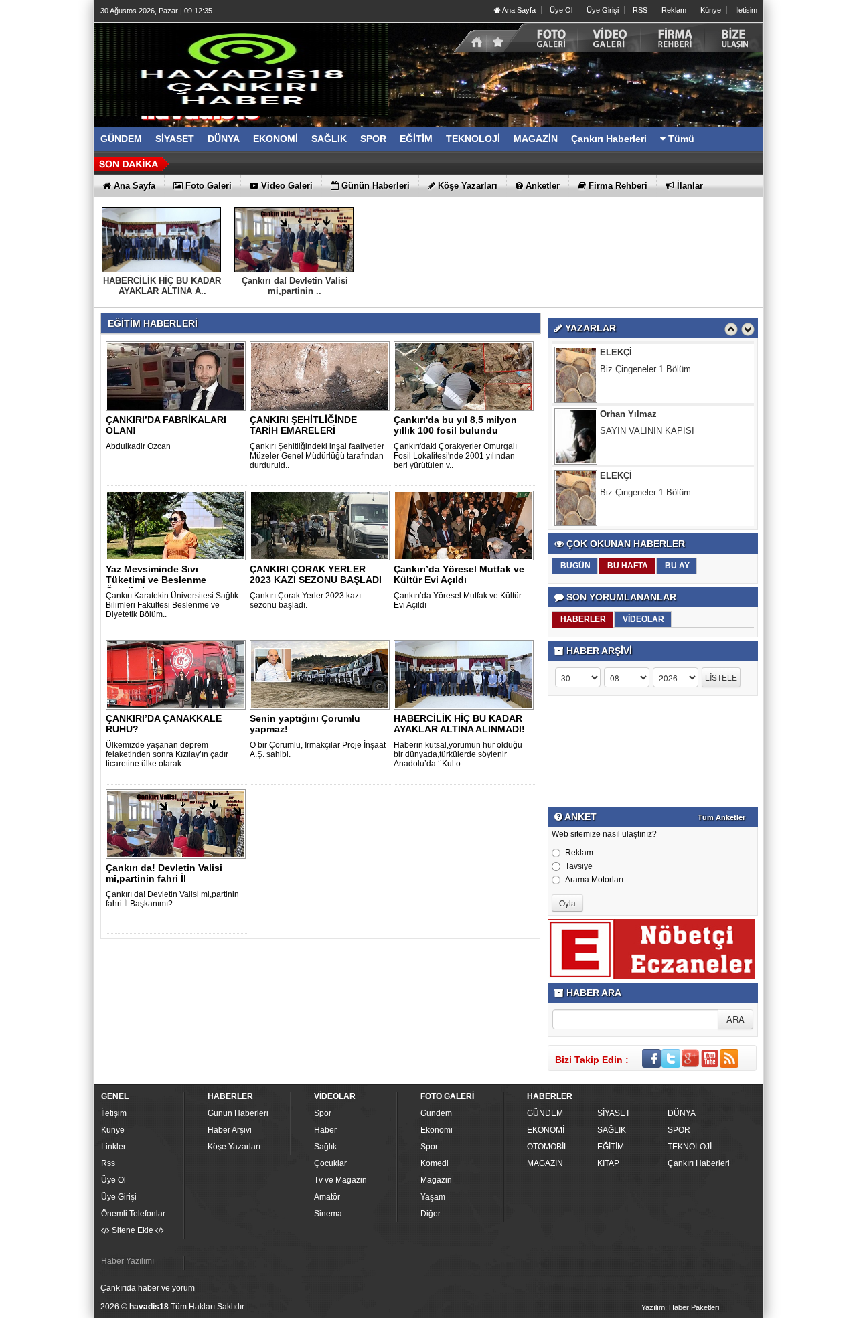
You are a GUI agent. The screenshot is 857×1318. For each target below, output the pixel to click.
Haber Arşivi (230, 1130)
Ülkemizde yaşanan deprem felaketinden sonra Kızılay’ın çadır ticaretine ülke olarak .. (167, 754)
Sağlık (325, 1146)
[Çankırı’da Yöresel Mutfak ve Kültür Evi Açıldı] (466, 525)
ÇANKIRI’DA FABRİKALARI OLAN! (166, 425)
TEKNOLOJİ (690, 1146)
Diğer (430, 1213)
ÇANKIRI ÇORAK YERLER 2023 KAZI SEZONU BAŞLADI (316, 574)
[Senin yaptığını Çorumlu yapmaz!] (322, 674)
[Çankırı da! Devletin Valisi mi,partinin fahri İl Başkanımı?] (178, 823)
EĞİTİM (610, 1146)
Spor (322, 1113)
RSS (640, 10)
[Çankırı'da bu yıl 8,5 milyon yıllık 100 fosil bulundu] (466, 376)
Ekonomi (436, 1130)
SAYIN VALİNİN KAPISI (647, 413)
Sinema (328, 1213)
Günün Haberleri (238, 1113)
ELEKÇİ (616, 458)
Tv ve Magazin (340, 1180)
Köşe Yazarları (234, 1146)
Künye (710, 10)
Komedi (434, 1163)
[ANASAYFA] (241, 69)
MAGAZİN (545, 1163)
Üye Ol (561, 10)
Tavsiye (579, 866)
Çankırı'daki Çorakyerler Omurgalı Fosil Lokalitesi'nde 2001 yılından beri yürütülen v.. (455, 456)
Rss (108, 1163)
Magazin (436, 1180)
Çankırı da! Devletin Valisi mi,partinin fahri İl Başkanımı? (172, 899)
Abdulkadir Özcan (138, 446)
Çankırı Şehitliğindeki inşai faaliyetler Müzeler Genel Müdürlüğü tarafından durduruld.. (317, 456)
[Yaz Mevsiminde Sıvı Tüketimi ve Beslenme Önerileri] (178, 525)
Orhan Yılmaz (628, 397)
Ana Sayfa (518, 10)
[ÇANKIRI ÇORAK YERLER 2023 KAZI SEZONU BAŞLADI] (322, 525)
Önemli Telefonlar (133, 1213)
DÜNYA (682, 1113)
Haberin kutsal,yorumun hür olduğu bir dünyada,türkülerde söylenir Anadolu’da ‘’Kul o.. (458, 754)
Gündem (436, 1113)
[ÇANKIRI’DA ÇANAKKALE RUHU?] (178, 674)
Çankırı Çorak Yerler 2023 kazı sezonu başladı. (305, 600)
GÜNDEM (545, 1113)
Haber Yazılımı (127, 1261)
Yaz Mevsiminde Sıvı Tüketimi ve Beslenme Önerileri (156, 580)
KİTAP (608, 1163)
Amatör (327, 1197)
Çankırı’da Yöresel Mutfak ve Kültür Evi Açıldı (459, 574)
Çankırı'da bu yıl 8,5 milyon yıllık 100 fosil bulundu (455, 425)
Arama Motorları (594, 879)
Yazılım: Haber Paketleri (680, 1307)
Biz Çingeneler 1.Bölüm (645, 352)
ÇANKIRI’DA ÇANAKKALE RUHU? (164, 723)
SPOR (679, 1130)
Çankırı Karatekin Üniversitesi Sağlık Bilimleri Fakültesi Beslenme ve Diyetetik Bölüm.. (172, 605)
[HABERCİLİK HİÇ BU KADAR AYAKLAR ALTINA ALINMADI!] (466, 674)
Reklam (673, 10)
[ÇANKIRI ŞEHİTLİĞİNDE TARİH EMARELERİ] (322, 376)
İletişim (114, 1113)
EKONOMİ (545, 1130)
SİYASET (613, 1113)
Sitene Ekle (132, 1230)
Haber (325, 1130)
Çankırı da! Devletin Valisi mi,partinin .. (295, 286)
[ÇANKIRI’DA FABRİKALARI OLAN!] (178, 376)
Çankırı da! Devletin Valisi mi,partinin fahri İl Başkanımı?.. (164, 878)
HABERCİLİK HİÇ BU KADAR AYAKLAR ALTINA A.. (162, 286)
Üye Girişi (603, 10)
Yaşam (432, 1197)
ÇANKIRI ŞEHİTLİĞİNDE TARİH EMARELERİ (303, 425)
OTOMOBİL (547, 1146)
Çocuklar (330, 1163)
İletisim (746, 10)
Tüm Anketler (721, 817)
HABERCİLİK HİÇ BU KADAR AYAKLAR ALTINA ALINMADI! (459, 723)
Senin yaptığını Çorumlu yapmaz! (305, 723)
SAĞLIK (611, 1130)
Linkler (113, 1146)
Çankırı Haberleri (699, 1163)
